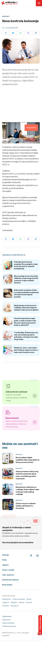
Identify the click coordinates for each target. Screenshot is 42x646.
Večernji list (6, 599)
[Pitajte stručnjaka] (40, 625)
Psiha (4, 560)
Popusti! (29, 602)
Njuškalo (14, 602)
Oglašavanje (7, 616)
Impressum (6, 620)
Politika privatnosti (9, 626)
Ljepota (5, 565)
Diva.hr (28, 599)
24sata (21, 602)
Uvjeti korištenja (8, 623)
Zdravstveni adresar (10, 580)
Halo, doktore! (8, 575)
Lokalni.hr (5, 602)
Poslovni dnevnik (18, 599)
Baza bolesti (7, 585)
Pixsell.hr (5, 606)
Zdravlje (5, 555)
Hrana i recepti (8, 570)
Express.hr (14, 606)
